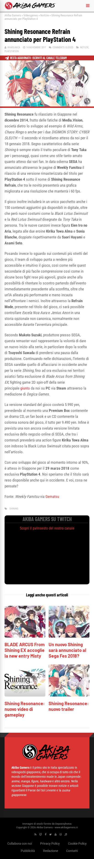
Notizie (44, 15)
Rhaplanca (14, 47)
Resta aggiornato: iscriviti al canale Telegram (38, 58)
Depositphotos (63, 823)
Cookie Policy (77, 843)
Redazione (50, 851)
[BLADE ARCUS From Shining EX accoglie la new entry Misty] (25, 636)
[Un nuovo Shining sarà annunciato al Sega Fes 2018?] (69, 636)
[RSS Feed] (35, 834)
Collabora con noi (19, 843)
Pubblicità (28, 851)
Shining (13, 508)
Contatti (72, 851)
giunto (25, 388)
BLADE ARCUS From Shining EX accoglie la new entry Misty (25, 650)
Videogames (31, 15)
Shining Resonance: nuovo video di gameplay (25, 709)
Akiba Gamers (13, 15)
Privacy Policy (50, 843)
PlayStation (12, 51)
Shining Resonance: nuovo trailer (69, 706)
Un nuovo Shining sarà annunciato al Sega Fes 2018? (67, 650)
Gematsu (52, 496)
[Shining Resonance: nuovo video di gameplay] (25, 695)
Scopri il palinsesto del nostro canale (47, 528)
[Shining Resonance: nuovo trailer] (69, 695)
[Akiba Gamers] (30, 8)
